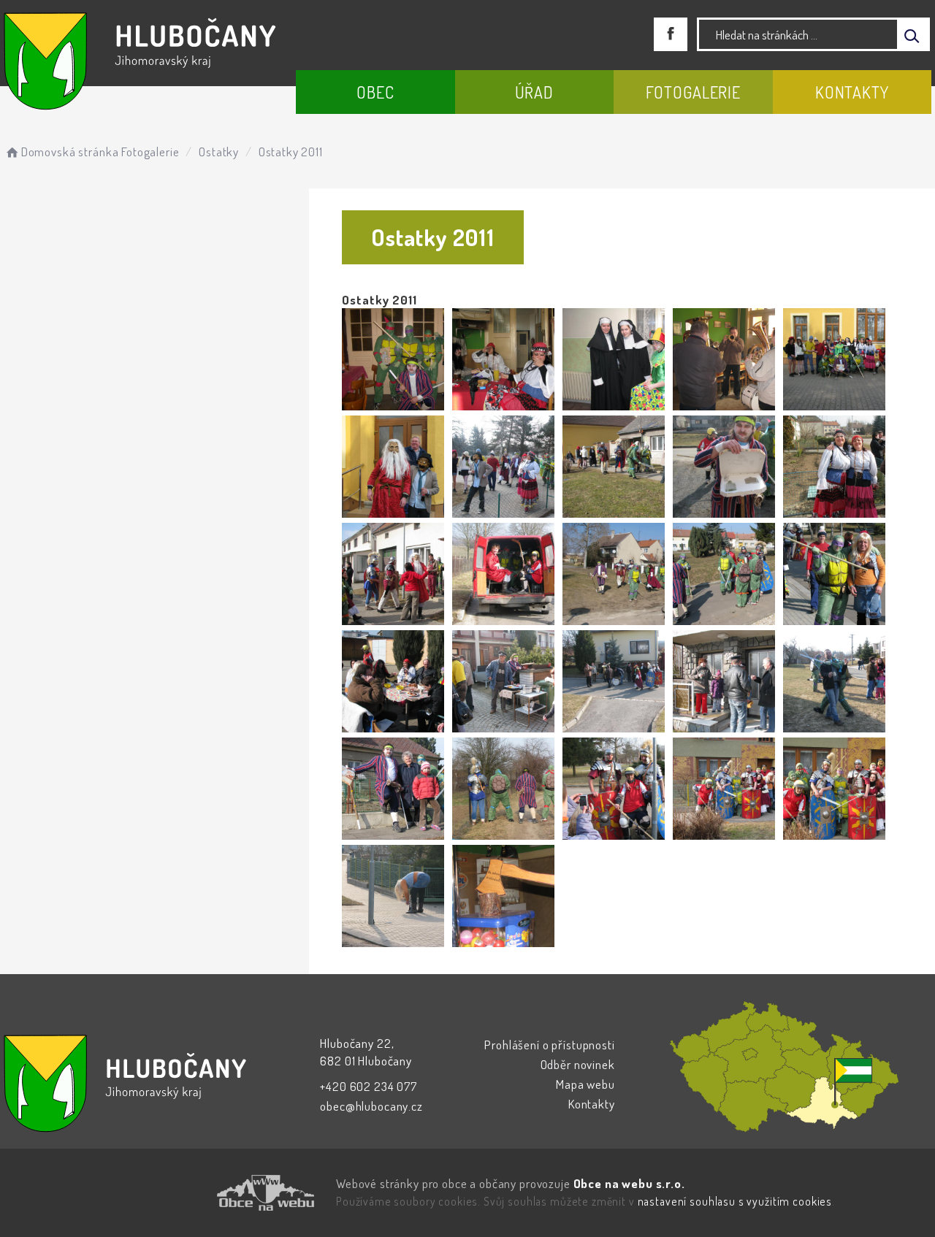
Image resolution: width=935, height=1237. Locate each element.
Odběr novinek (578, 1064)
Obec (375, 92)
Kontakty (852, 92)
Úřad (534, 92)
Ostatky (219, 151)
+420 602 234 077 (368, 1086)
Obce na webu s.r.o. (629, 1183)
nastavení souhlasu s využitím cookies (735, 1201)
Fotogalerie (693, 92)
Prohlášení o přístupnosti (549, 1044)
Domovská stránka (69, 151)
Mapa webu (585, 1084)
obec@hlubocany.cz (371, 1106)
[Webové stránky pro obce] (182, 1193)
